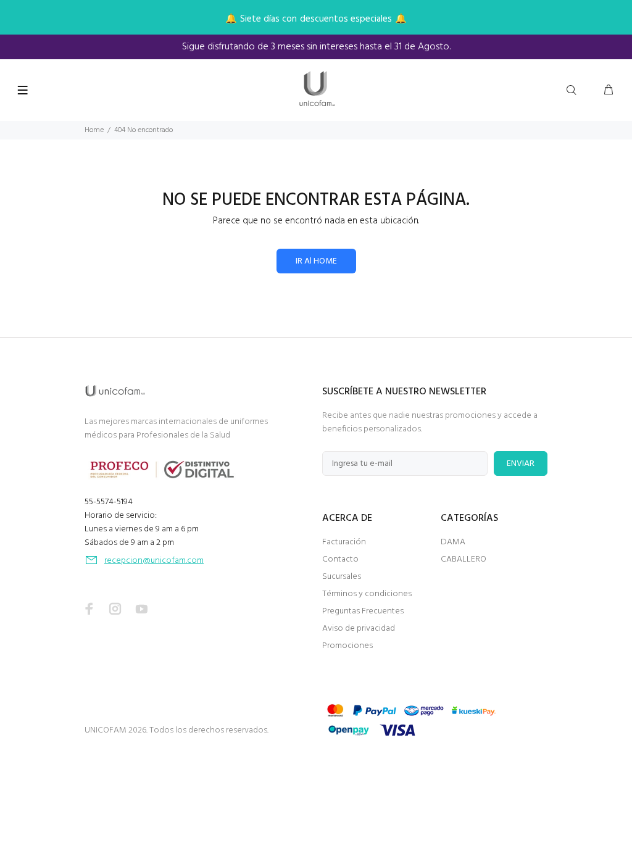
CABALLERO (463, 559)
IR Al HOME (316, 261)
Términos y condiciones (367, 594)
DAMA (453, 542)
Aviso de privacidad (358, 628)
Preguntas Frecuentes (363, 611)
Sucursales (341, 577)
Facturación (344, 542)
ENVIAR (520, 464)
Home (94, 130)
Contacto (340, 559)
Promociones (347, 646)
